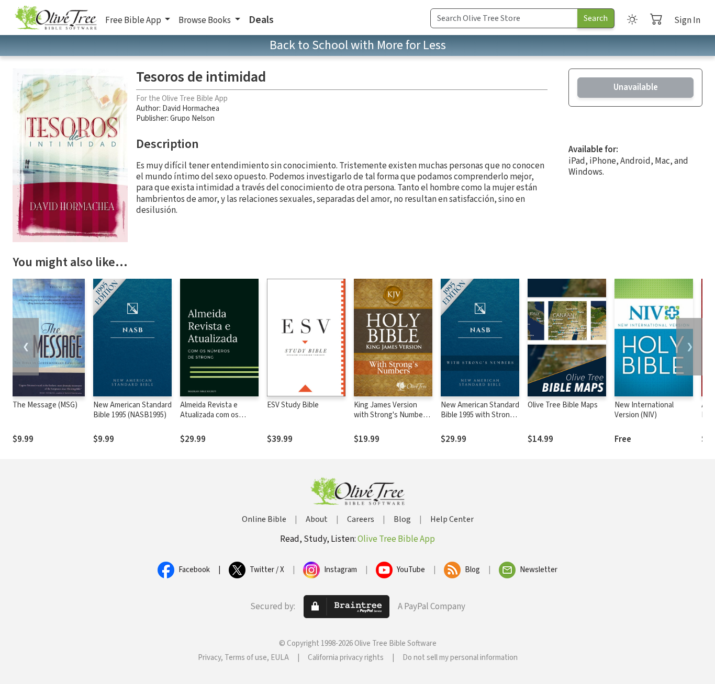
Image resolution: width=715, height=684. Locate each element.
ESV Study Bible (293, 405)
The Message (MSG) (45, 405)
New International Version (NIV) (644, 410)
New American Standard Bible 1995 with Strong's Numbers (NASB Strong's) (480, 420)
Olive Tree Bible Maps (563, 405)
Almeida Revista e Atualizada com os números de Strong (211, 415)
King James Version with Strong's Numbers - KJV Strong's (391, 415)
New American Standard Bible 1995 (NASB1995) (132, 410)
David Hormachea (190, 108)
